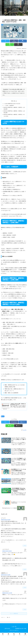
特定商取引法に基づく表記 (20, 628)
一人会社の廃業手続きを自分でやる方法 (12, 103)
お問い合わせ (7, 628)
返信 (25, 545)
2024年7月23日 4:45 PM (5, 519)
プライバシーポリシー (14, 630)
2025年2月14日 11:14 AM (7, 592)
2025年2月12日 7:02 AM (5, 574)
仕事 (3, 416)
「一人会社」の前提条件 (9, 105)
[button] (18, 44)
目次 (12, 101)
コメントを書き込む (14, 613)
